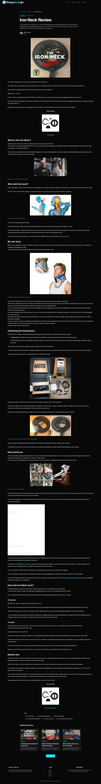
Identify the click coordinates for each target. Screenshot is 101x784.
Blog (24, 11)
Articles (74, 2)
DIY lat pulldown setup (68, 578)
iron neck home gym (48, 718)
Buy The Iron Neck (50, 708)
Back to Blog (51, 755)
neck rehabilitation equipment (33, 718)
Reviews (29, 11)
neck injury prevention (59, 716)
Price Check (50, 135)
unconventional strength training (64, 718)
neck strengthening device (43, 716)
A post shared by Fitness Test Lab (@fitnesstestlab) (20, 553)
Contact (84, 2)
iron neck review (30, 716)
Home (68, 2)
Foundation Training (29, 564)
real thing (49, 97)
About (78, 2)
